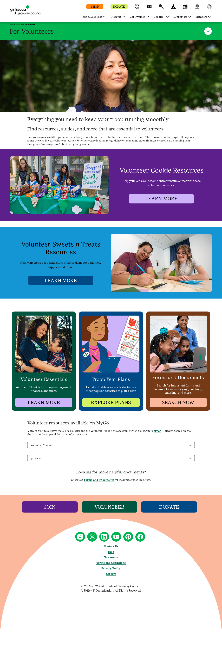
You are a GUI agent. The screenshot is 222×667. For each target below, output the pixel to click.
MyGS (157, 430)
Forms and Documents (99, 479)
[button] (137, 8)
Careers (111, 573)
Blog (111, 551)
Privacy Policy (111, 568)
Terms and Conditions (111, 562)
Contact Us (111, 546)
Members (14, 24)
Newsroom (111, 557)
